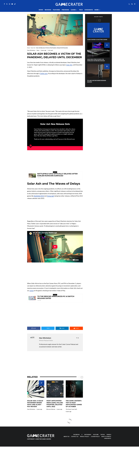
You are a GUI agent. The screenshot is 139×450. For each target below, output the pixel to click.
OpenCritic (107, 438)
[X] (7, 4)
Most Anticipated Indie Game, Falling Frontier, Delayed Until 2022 (54, 403)
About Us (66, 436)
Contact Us (74, 436)
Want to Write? (106, 436)
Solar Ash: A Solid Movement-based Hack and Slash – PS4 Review (35, 403)
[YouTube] (12, 4)
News (41, 10)
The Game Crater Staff (71, 409)
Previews (65, 10)
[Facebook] (4, 4)
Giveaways (88, 10)
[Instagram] (9, 4)
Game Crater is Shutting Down (97, 39)
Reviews (48, 10)
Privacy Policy (84, 436)
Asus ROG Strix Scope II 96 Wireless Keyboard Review (96, 60)
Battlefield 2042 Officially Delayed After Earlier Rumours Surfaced (57, 175)
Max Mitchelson (31, 50)
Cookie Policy (95, 436)
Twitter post (44, 73)
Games (73, 10)
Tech (81, 10)
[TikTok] (15, 4)
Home (28, 47)
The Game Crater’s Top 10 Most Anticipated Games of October (74, 403)
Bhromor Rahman (50, 409)
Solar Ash (33, 47)
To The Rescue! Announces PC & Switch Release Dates (55, 297)
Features (56, 10)
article (32, 290)
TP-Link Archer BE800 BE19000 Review (96, 81)
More (96, 10)
